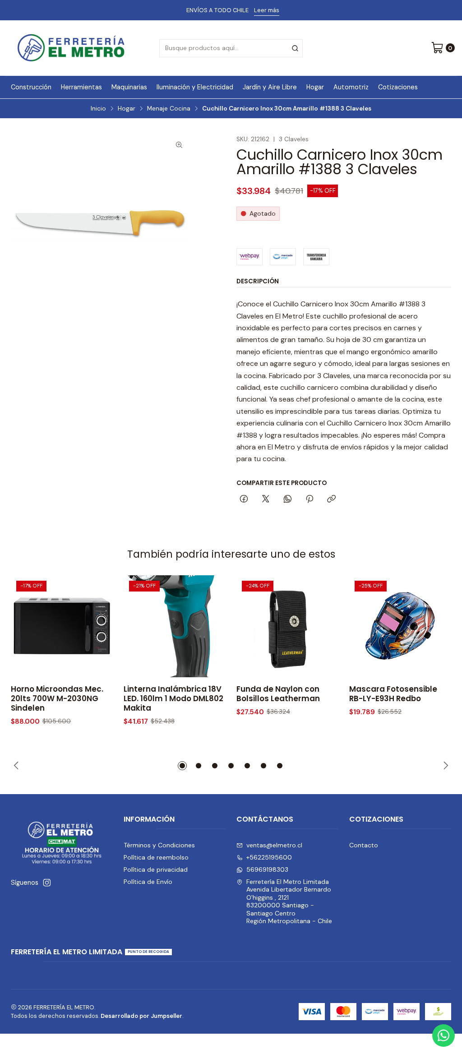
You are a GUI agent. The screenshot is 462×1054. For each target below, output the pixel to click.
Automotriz (351, 87)
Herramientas (81, 87)
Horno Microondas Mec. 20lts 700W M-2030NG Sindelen (57, 698)
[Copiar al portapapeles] (331, 499)
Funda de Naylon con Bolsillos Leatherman (278, 694)
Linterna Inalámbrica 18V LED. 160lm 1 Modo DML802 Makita (173, 698)
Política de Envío (148, 882)
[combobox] (230, 48)
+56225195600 (269, 857)
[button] (182, 765)
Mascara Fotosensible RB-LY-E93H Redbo (393, 694)
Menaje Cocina (168, 109)
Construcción (31, 87)
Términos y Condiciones (159, 845)
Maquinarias (129, 87)
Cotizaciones (398, 87)
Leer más (266, 10)
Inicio (98, 109)
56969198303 (267, 869)
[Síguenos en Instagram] (46, 882)
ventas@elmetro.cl (274, 845)
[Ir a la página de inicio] (71, 48)
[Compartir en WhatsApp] (287, 499)
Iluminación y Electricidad (195, 87)
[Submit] (295, 48)
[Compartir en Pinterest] (309, 499)
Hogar (315, 87)
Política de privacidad (156, 869)
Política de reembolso (156, 857)
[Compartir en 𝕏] (265, 499)
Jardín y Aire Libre (270, 87)
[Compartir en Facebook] (243, 499)
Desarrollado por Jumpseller (141, 1016)
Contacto (363, 845)
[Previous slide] (17, 765)
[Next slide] (444, 765)
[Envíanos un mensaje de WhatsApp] (443, 1035)
